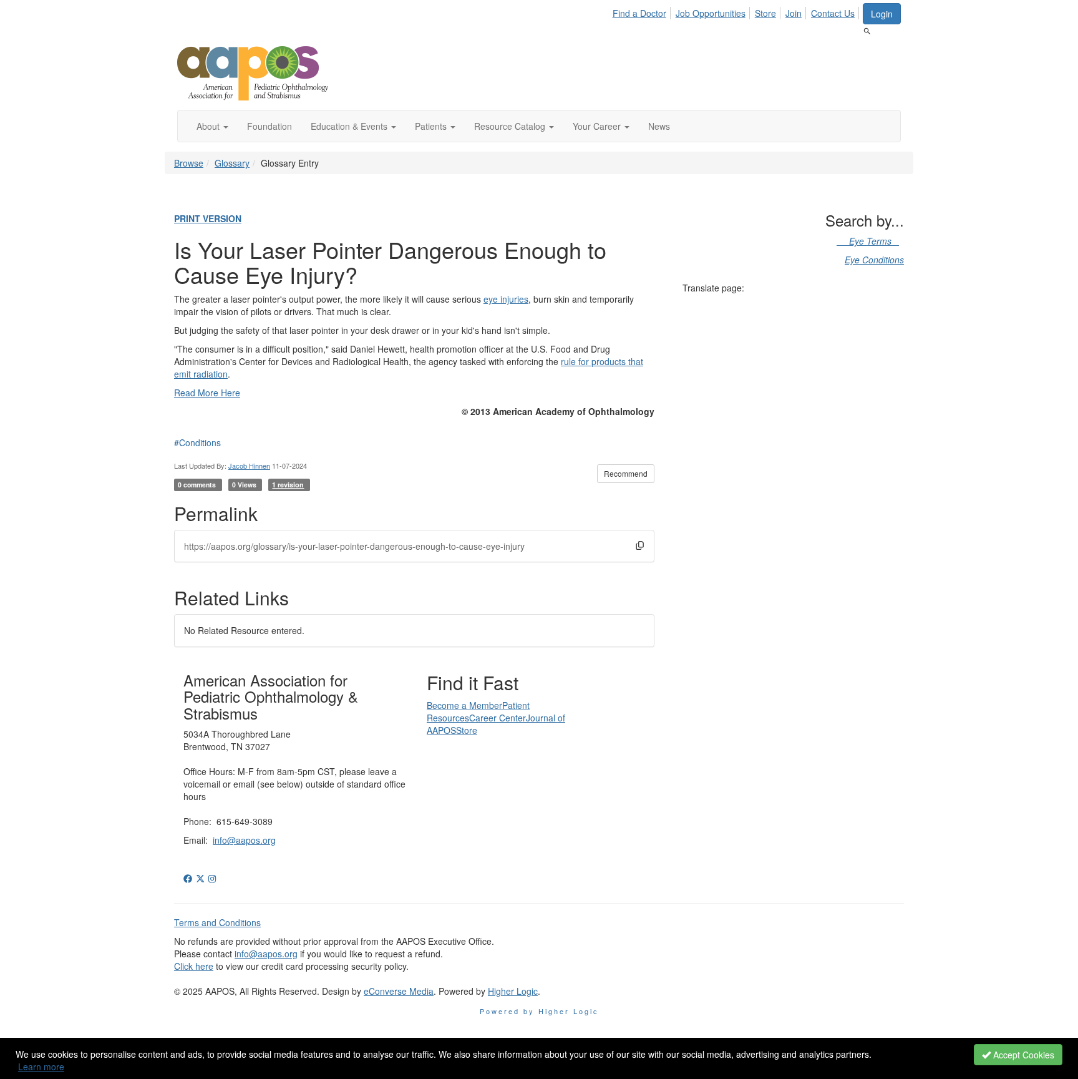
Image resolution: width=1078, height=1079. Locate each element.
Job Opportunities (710, 13)
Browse (188, 163)
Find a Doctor (639, 13)
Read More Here (207, 392)
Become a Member (464, 705)
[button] (212, 126)
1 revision (288, 484)
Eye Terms (868, 241)
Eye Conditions (874, 259)
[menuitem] (642, 11)
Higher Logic (513, 991)
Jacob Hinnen (249, 466)
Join (793, 13)
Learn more (41, 1066)
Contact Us (833, 13)
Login (882, 13)
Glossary (232, 163)
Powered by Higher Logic (539, 1011)
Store (765, 13)
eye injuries (505, 299)
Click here (193, 966)
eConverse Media (399, 991)
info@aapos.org (244, 840)
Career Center (497, 717)
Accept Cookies (1022, 1054)
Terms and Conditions (217, 922)
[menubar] (737, 11)
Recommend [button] (626, 473)
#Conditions (197, 442)
